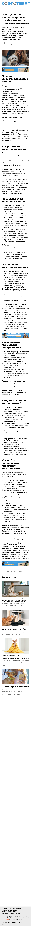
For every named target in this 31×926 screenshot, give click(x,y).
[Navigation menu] (29, 3)
